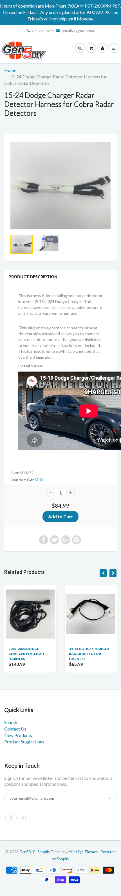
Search (10, 722)
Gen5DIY (35, 479)
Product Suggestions (24, 741)
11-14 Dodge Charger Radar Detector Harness (52, 654)
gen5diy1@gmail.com (77, 31)
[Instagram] (24, 817)
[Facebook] (11, 817)
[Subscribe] (110, 798)
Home (10, 70)
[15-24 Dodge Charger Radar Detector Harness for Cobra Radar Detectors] (60, 185)
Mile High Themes (83, 852)
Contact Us (15, 728)
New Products (18, 735)
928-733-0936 (42, 31)
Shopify (44, 852)
